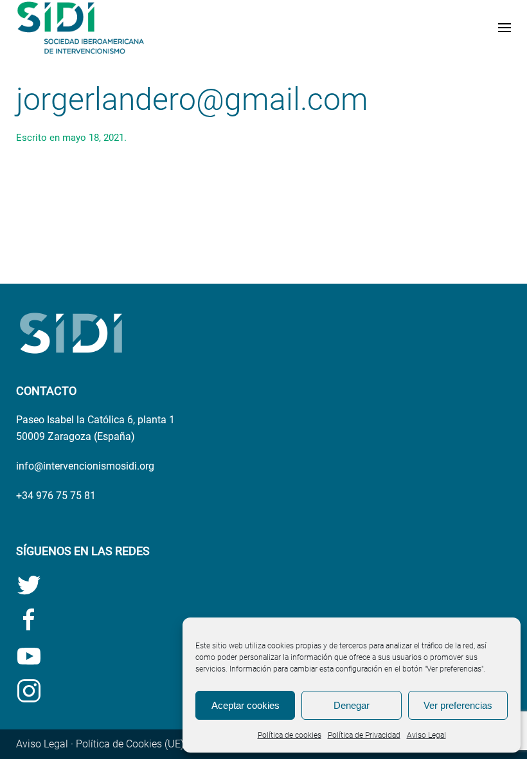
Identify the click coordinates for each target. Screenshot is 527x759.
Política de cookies (289, 735)
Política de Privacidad (364, 735)
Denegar (352, 705)
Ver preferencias (458, 705)
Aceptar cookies (245, 705)
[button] (504, 27)
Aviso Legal (426, 735)
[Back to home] (80, 27)
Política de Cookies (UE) (130, 744)
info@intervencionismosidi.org (85, 466)
